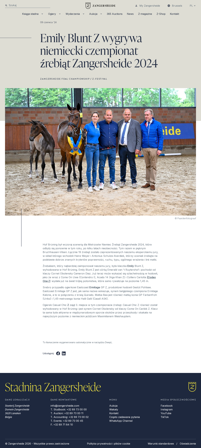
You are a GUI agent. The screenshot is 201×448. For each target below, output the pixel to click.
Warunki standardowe (161, 443)
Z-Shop (161, 13)
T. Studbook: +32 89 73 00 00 (69, 409)
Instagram (167, 409)
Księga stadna (30, 13)
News (130, 13)
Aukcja (93, 13)
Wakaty (113, 409)
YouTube (166, 413)
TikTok (165, 417)
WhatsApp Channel (121, 420)
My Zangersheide (149, 5)
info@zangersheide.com (65, 405)
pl (191, 5)
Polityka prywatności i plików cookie (108, 443)
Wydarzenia (73, 13)
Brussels (177, 5)
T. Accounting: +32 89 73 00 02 (70, 417)
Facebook (167, 405)
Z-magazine (145, 13)
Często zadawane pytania (124, 417)
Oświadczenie (188, 443)
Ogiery (52, 13)
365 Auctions (114, 13)
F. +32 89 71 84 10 (62, 424)
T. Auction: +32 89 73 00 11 (67, 413)
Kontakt (174, 13)
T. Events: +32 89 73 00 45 (67, 420)
